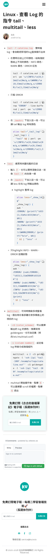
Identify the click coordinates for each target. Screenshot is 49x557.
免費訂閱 (35, 422)
